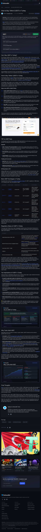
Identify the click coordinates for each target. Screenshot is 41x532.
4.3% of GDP (8, 342)
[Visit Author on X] (9, 414)
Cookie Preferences (17, 528)
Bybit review (37, 389)
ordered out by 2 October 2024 (17, 60)
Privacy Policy (4, 528)
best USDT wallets (32, 174)
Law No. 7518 (27, 57)
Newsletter (16, 505)
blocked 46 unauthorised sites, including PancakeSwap (12, 62)
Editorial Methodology (5, 505)
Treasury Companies (31, 507)
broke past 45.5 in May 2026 (16, 336)
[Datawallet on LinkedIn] (7, 499)
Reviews (16, 509)
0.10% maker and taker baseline (20, 161)
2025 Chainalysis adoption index (16, 344)
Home (2, 7)
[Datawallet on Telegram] (5, 499)
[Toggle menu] (39, 3)
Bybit (4, 21)
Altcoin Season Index (5, 518)
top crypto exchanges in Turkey (18, 181)
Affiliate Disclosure (24, 528)
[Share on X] (7, 427)
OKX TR (3, 202)
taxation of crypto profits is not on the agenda (14, 280)
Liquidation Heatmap (31, 509)
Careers (3, 507)
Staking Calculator (5, 515)
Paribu (3, 215)
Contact (3, 509)
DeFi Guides (17, 507)
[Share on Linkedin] (10, 427)
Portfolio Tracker (4, 513)
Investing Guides (7, 7)
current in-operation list (26, 266)
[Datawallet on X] (2, 499)
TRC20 (14, 165)
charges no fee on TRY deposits (24, 80)
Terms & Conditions (10, 528)
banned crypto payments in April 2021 (30, 71)
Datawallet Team (9, 13)
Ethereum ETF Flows (31, 505)
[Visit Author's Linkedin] (11, 414)
